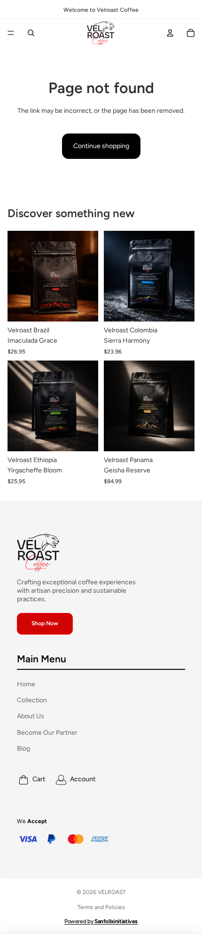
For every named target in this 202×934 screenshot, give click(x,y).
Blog (23, 749)
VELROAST (112, 892)
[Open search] (31, 33)
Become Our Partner (47, 733)
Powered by (101, 921)
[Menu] (11, 33)
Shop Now (44, 623)
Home (26, 684)
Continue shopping (101, 146)
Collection (32, 700)
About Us (30, 716)
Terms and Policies (101, 907)
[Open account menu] (170, 33)
